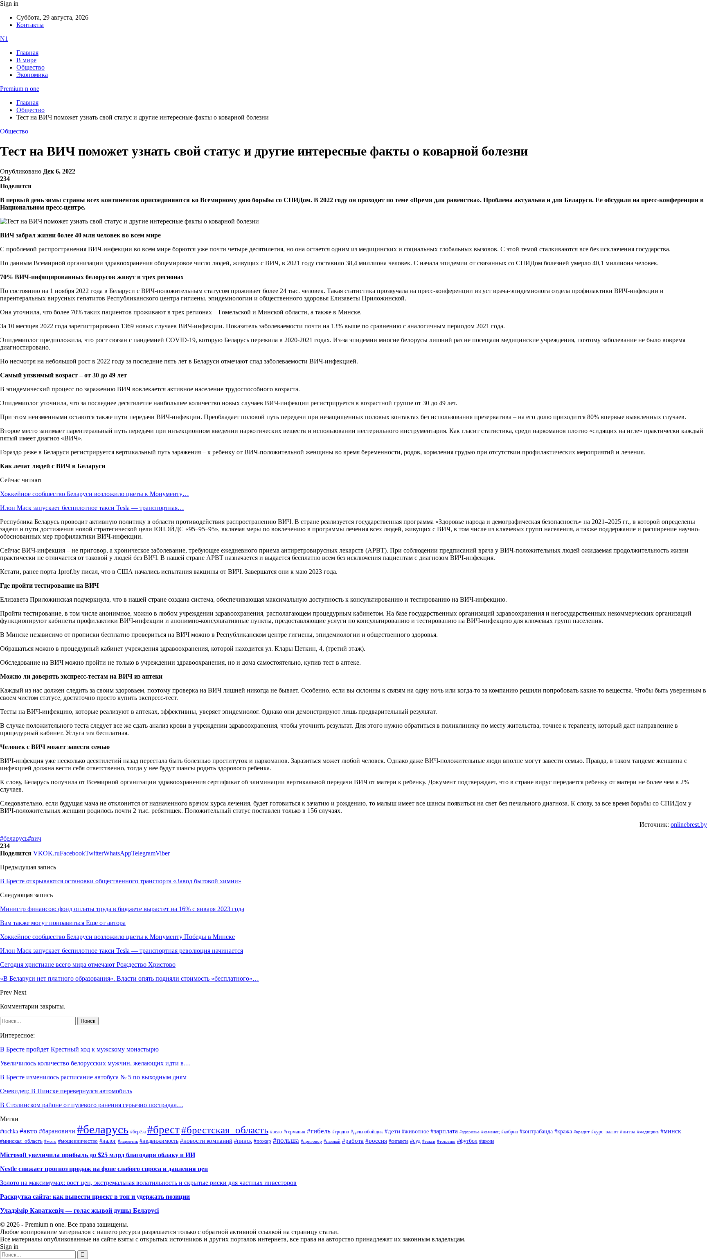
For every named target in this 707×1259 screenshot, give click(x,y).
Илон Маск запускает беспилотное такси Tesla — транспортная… (92, 507)
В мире (26, 59)
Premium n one (19, 88)
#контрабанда (536, 1131)
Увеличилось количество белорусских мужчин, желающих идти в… (95, 1063)
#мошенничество (78, 1141)
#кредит (582, 1131)
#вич (34, 838)
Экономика (32, 74)
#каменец (490, 1131)
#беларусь (14, 838)
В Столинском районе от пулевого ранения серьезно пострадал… (91, 1104)
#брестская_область (224, 1129)
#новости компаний (206, 1140)
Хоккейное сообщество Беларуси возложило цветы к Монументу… (94, 493)
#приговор (311, 1141)
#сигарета (398, 1141)
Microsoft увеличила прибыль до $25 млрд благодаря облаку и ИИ (97, 1154)
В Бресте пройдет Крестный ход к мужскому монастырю (79, 1049)
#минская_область (21, 1141)
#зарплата (444, 1131)
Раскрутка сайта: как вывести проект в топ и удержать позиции (95, 1196)
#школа (486, 1141)
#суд (415, 1141)
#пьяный (332, 1141)
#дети (392, 1131)
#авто (28, 1131)
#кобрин (509, 1132)
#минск (670, 1131)
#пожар (262, 1141)
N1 (4, 38)
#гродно (340, 1132)
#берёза (138, 1132)
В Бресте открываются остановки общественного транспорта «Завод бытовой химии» (120, 881)
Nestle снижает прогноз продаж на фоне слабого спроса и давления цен (104, 1168)
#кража (563, 1131)
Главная (27, 52)
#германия (294, 1132)
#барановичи (57, 1131)
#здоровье (469, 1131)
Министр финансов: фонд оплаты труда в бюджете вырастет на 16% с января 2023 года (122, 908)
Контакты (30, 24)
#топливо (446, 1141)
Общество (30, 67)
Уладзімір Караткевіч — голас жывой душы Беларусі (79, 1210)
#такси (428, 1141)
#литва (627, 1132)
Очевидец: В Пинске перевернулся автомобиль (66, 1091)
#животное (415, 1131)
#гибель (319, 1131)
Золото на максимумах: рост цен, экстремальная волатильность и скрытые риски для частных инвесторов (148, 1182)
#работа (353, 1140)
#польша (286, 1140)
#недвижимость (159, 1141)
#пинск (243, 1141)
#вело (276, 1132)
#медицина (648, 1131)
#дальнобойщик (367, 1132)
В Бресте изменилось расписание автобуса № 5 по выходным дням (93, 1077)
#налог (107, 1140)
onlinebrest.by (689, 824)
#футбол (467, 1140)
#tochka (9, 1131)
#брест (163, 1130)
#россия (376, 1140)
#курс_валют (604, 1132)
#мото (50, 1141)
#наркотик (128, 1141)
